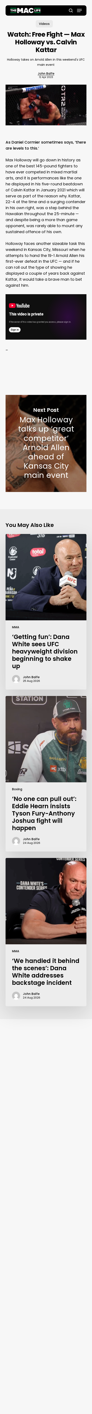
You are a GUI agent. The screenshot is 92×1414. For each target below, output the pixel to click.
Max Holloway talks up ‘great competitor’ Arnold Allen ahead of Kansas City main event (46, 443)
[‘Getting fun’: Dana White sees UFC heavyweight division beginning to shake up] (46, 612)
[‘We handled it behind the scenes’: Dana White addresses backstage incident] (46, 932)
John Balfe (46, 73)
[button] (79, 10)
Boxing (17, 789)
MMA (15, 627)
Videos (44, 24)
